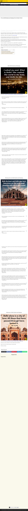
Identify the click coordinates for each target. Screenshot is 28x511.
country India (15, 35)
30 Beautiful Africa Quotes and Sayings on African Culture (13, 206)
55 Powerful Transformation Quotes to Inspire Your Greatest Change (13, 439)
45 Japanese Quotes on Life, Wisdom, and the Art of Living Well (13, 389)
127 (15, 507)
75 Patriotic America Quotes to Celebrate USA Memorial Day (13, 94)
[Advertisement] (14, 11)
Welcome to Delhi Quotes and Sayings (7, 53)
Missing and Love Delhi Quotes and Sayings (8, 52)
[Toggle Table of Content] (13, 50)
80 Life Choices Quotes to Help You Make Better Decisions (13, 455)
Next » (18, 507)
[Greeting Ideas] (4, 1)
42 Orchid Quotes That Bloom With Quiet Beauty (13, 472)
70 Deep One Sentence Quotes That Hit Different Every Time (13, 488)
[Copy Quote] (26, 96)
